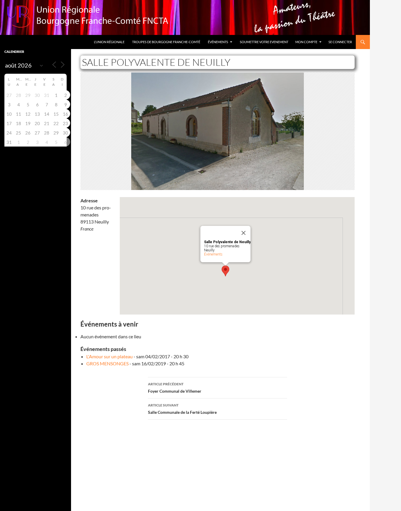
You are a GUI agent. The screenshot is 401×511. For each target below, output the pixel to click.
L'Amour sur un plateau (109, 356)
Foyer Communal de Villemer (174, 388)
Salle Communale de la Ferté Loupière (182, 409)
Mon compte (306, 42)
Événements (218, 42)
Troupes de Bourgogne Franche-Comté (166, 42)
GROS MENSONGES (107, 363)
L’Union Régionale (109, 42)
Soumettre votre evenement (264, 42)
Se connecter (340, 42)
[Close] (244, 233)
